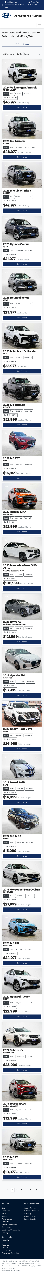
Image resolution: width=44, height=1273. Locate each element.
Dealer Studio (15, 1271)
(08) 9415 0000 (11, 25)
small (4, 1214)
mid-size (5, 1222)
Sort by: (19, 54)
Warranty (27, 1214)
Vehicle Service (30, 1208)
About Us (5, 1245)
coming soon (7, 1233)
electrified (6, 1211)
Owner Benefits (30, 1219)
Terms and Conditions (10, 1253)
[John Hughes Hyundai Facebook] (3, 5)
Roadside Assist (30, 1216)
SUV (3, 1208)
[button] (39, 25)
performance (7, 1219)
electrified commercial (11, 1230)
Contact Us (6, 1250)
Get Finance (22, 108)
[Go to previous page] (7, 1190)
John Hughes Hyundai (28, 16)
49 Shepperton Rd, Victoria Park (14, 5)
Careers (5, 1248)
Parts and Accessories (32, 1211)
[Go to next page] (36, 1190)
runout (5, 1216)
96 (31, 1190)
